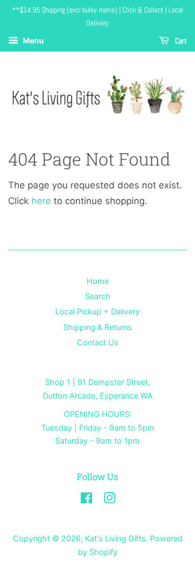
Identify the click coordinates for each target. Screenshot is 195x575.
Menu (32, 40)
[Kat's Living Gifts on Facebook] (86, 499)
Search (97, 296)
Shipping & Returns (97, 327)
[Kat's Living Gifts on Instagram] (109, 499)
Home (98, 281)
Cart (180, 41)
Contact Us (98, 342)
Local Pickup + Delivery (97, 311)
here (41, 200)
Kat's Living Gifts (115, 538)
